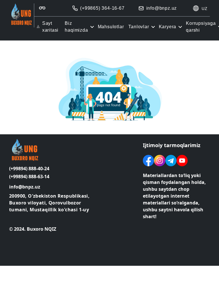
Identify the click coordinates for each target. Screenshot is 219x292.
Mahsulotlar (111, 26)
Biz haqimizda (76, 27)
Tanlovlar (138, 26)
